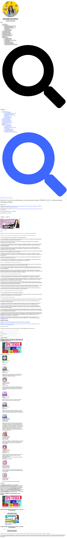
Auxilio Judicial (7, 28)
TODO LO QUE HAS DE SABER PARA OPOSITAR (11, 524)
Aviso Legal (23, 533)
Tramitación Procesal (8, 29)
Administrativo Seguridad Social (9, 27)
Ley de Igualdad (7, 128)
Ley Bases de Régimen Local (9, 43)
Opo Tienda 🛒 (5, 24)
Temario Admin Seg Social (7, 120)
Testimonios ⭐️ (5, 36)
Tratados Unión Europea (8, 42)
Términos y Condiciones (16, 533)
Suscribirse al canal (4, 318)
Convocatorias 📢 (5, 25)
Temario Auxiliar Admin (6, 31)
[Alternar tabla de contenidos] (1, 214)
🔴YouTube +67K (5, 37)
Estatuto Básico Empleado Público (10, 40)
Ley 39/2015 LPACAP (8, 38)
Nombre (2, 332)
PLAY (1, 231)
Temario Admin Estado (6, 32)
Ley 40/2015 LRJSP (7, 39)
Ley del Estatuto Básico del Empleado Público (19, 206)
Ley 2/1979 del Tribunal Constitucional (11, 44)
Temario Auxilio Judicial (6, 121)
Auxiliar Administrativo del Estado (10, 113)
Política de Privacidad (37, 533)
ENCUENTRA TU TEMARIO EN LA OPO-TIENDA (11, 507)
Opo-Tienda (2, 533)
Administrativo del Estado (8, 26)
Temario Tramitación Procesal (7, 34)
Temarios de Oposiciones (46, 533)
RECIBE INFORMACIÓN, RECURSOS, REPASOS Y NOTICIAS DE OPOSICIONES (12, 510)
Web (1, 335)
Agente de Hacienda (7, 30)
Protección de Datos (29, 533)
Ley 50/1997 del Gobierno (8, 129)
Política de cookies (8, 533)
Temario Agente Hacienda (6, 35)
